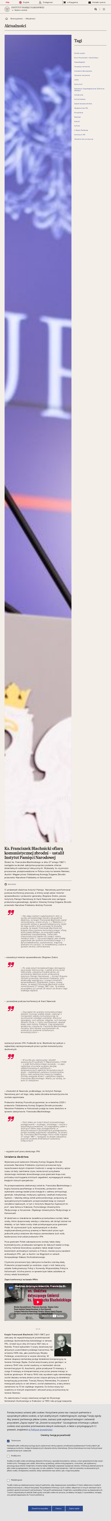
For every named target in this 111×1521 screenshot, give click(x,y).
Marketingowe (16, 1480)
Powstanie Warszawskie (83, 71)
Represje (77, 117)
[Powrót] (67, 898)
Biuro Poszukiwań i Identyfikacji (86, 58)
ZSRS (76, 80)
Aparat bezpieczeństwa (83, 104)
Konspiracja (78, 113)
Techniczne (16, 1441)
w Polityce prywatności (40, 1429)
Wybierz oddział (20, 10)
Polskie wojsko (79, 53)
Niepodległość (79, 62)
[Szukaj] (95, 9)
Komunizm (78, 84)
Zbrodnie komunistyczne (83, 139)
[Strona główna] (7, 9)
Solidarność (78, 95)
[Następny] (60, 898)
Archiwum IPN (79, 135)
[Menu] (103, 9)
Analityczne (16, 1456)
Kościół (77, 121)
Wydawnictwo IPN (81, 108)
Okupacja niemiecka (82, 67)
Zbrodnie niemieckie (82, 75)
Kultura (77, 126)
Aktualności (30, 19)
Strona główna (16, 19)
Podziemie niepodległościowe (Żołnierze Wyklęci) (89, 89)
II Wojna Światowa (81, 130)
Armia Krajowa (79, 99)
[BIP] (7, 2)
